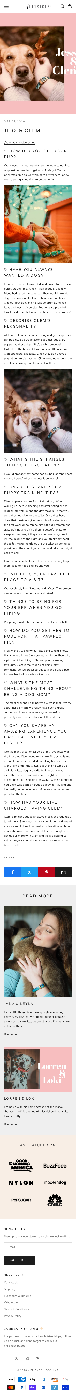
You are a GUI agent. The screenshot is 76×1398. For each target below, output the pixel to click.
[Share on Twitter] (29, 872)
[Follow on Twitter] (17, 1358)
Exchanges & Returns (17, 1296)
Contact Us (11, 1282)
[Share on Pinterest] (46, 872)
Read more (11, 1034)
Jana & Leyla (19, 1004)
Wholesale (11, 1303)
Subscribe (19, 1260)
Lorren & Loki (20, 1098)
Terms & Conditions (16, 1309)
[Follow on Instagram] (27, 1358)
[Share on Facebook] (12, 872)
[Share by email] (63, 872)
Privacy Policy (12, 1316)
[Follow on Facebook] (6, 1358)
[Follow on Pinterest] (38, 1358)
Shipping (9, 1289)
